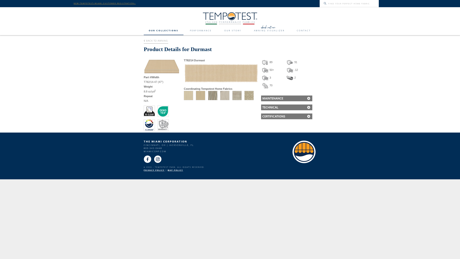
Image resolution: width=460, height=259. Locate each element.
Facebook (147, 159)
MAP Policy (175, 170)
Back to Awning (157, 40)
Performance (201, 30)
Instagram (158, 159)
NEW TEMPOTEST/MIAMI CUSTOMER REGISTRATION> (105, 3)
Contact (304, 30)
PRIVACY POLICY (154, 170)
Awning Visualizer (269, 30)
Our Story (232, 30)
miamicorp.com (155, 151)
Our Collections (163, 30)
